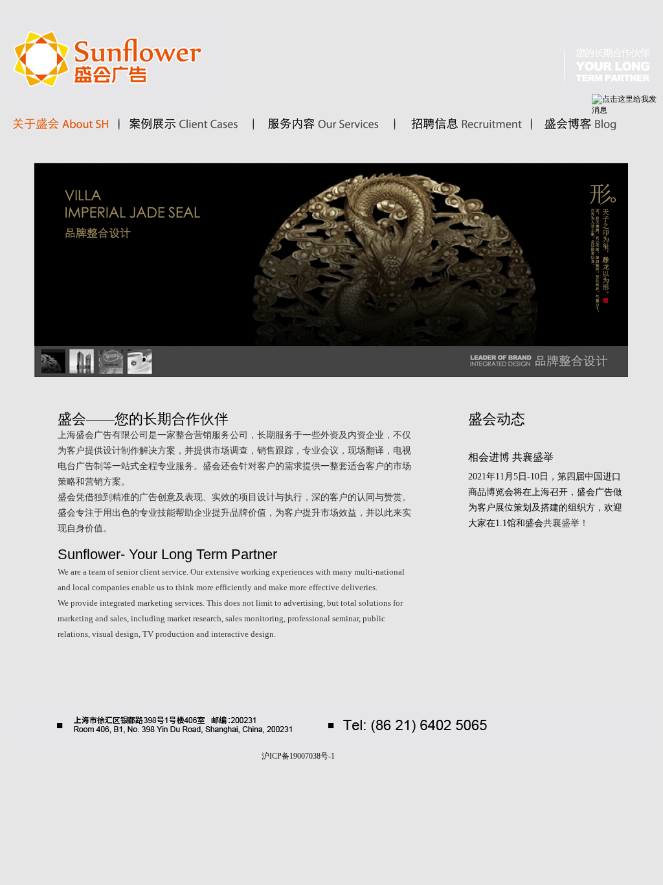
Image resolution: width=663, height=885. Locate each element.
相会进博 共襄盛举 (511, 457)
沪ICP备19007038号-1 (298, 756)
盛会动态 (496, 419)
